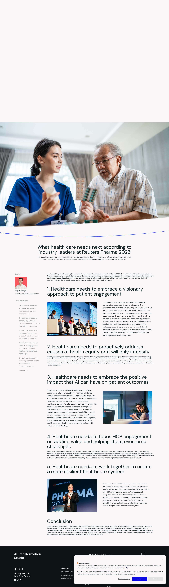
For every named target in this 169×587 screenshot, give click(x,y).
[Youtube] (21, 580)
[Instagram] (18, 580)
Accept (140, 579)
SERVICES (65, 568)
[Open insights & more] (100, 7)
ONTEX (86, 585)
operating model (68, 578)
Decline (155, 579)
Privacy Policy (124, 568)
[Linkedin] (15, 580)
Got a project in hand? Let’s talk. (22, 574)
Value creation (67, 572)
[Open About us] (116, 7)
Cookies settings (124, 579)
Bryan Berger (21, 291)
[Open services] (78, 7)
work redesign (67, 575)
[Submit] (143, 554)
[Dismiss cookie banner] (162, 559)
